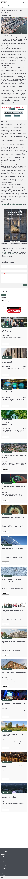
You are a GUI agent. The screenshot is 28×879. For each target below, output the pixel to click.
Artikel (6, 326)
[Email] (2, 877)
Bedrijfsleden (3, 859)
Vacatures (3, 875)
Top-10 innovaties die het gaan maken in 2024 (14, 548)
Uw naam (3, 264)
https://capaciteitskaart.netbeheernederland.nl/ (12, 204)
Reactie (2, 273)
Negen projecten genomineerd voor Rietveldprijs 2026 (11, 330)
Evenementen (4, 870)
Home (2, 5)
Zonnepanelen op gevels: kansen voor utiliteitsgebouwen (12, 361)
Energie (3, 294)
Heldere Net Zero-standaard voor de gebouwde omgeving (11, 423)
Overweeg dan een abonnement (12, 253)
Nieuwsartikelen (7, 5)
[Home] (4, 1)
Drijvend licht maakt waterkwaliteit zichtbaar (14, 392)
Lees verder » (5, 344)
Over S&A (3, 854)
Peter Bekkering (4, 300)
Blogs (2, 873)
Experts (2, 856)
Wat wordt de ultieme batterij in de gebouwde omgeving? (11, 580)
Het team (3, 861)
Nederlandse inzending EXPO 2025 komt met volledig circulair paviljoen (13, 796)
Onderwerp (3, 269)
